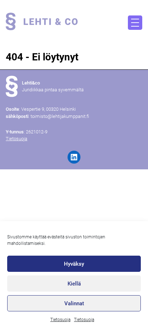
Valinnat (74, 303)
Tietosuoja (60, 319)
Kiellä (74, 283)
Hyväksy (74, 264)
